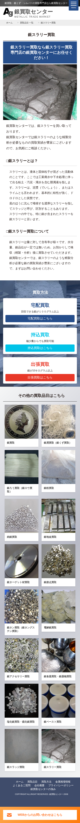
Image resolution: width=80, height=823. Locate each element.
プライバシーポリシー (61, 785)
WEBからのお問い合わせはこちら (40, 814)
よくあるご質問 (21, 785)
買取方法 (46, 781)
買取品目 (32, 781)
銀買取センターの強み (43, 789)
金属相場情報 (62, 781)
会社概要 (39, 785)
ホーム (19, 781)
